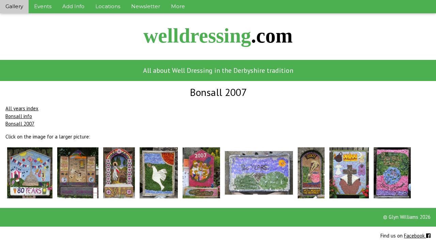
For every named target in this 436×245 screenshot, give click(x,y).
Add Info (73, 6)
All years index (21, 108)
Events (42, 6)
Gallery (14, 6)
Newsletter (145, 6)
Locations (107, 6)
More (178, 6)
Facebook (415, 235)
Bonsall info (18, 116)
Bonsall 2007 (19, 123)
